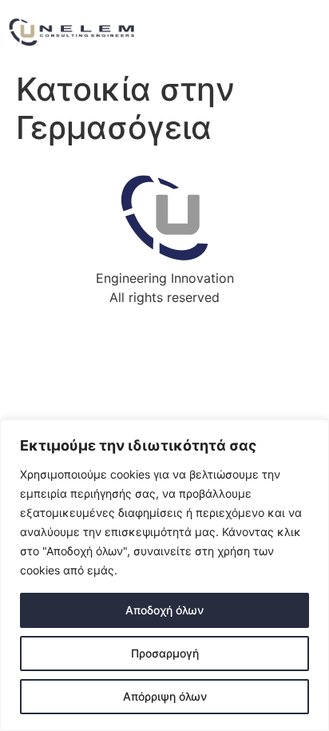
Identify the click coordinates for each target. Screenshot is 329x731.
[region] (164, 575)
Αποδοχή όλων (164, 610)
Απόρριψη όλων (165, 696)
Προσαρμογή (165, 653)
